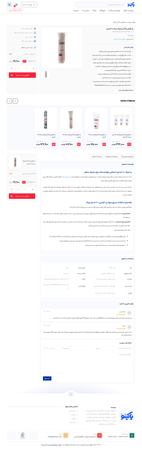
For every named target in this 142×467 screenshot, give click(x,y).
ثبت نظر (47, 378)
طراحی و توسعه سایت (55, 444)
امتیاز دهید (65, 348)
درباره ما (76, 10)
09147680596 (123, 436)
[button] (15, 101)
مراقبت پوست (131, 22)
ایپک (129, 35)
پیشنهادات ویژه (14, 10)
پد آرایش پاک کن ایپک (119, 22)
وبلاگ (94, 10)
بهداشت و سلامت (114, 10)
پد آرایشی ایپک (66, 176)
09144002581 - (113, 436)
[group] (121, 127)
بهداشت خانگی (128, 10)
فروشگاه (102, 10)
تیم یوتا (43, 444)
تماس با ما (85, 10)
